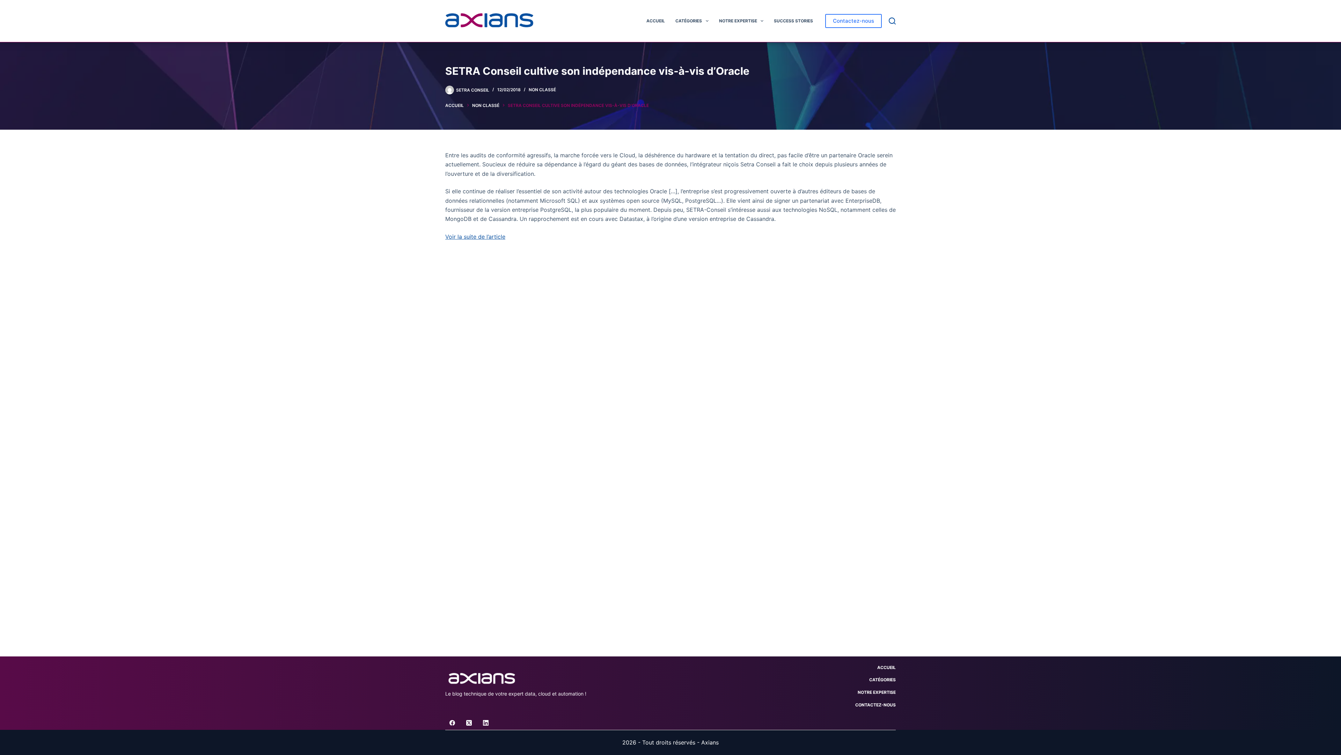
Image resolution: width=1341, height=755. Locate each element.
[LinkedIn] (486, 723)
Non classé (542, 89)
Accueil (655, 20)
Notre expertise (738, 20)
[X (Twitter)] (469, 723)
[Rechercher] (892, 20)
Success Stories (793, 20)
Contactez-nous (853, 20)
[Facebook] (452, 723)
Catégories (688, 20)
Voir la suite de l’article (475, 236)
